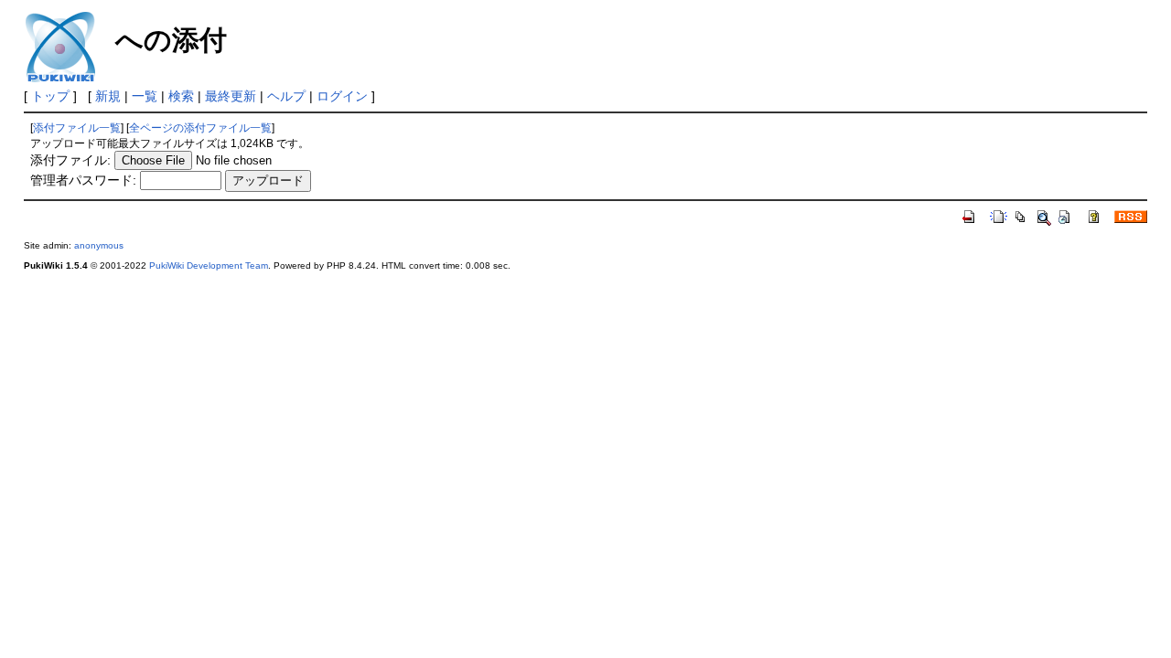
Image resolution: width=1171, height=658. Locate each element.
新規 (108, 96)
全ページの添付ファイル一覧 (200, 127)
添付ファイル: (70, 160)
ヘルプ (286, 96)
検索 (181, 96)
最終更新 (230, 96)
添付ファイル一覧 (77, 127)
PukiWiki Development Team (208, 265)
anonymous (99, 245)
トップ (50, 96)
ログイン (342, 96)
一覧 (144, 96)
